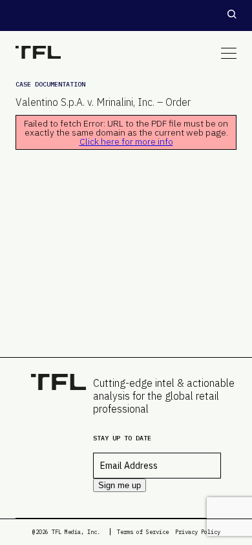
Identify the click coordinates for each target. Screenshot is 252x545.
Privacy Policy (197, 531)
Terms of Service (143, 531)
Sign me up (119, 485)
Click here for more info (126, 141)
